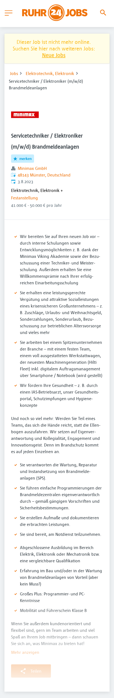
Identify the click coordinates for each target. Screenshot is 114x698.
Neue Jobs (54, 55)
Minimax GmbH (32, 168)
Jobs (14, 73)
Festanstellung (24, 197)
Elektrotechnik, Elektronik (50, 73)
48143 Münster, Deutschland (44, 175)
